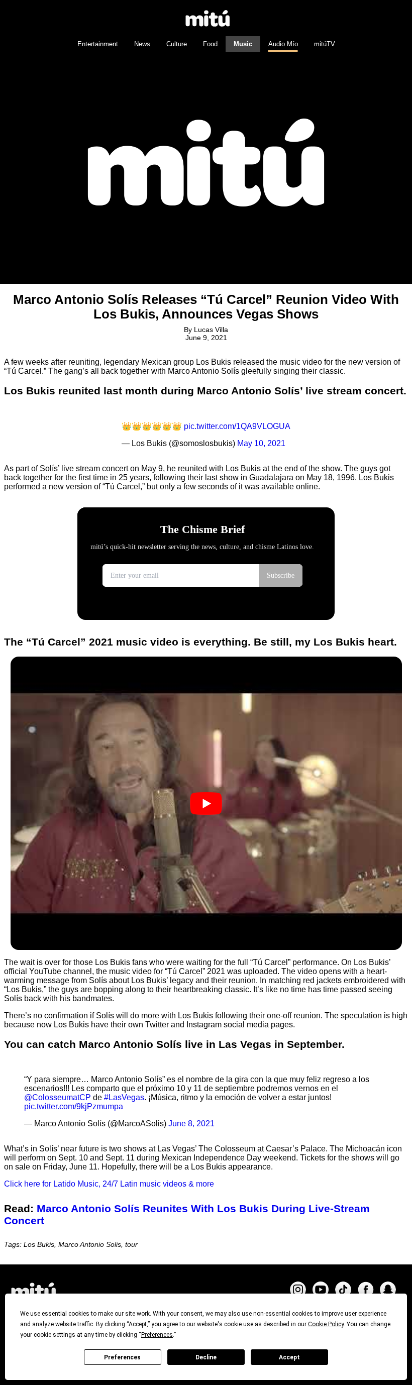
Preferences (122, 1357)
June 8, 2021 (191, 1123)
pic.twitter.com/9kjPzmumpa (73, 1106)
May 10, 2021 (261, 443)
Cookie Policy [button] (326, 1324)
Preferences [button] (157, 1334)
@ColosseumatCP (57, 1097)
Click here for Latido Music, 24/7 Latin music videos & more (109, 1184)
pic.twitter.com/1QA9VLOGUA (237, 426)
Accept (289, 1357)
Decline (206, 1357)
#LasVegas (124, 1097)
